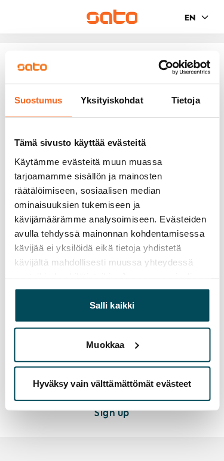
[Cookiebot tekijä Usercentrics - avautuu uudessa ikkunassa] (159, 67)
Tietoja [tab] (185, 100)
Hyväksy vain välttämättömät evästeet (112, 383)
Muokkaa (105, 344)
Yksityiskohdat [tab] (112, 100)
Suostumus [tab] (38, 100)
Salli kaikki (112, 305)
